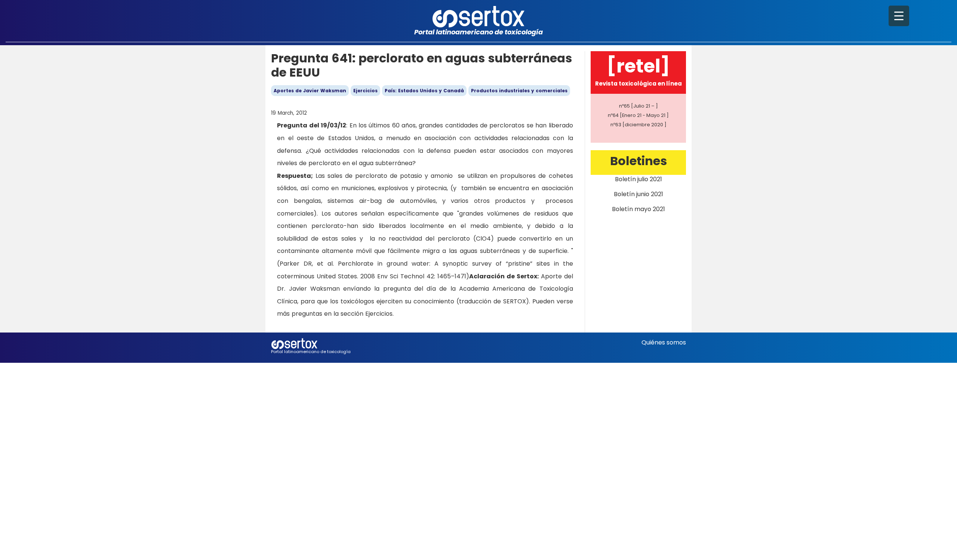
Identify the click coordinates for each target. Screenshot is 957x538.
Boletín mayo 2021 (638, 209)
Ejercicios (365, 90)
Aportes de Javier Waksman (310, 90)
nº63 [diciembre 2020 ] (638, 124)
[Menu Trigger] (899, 16)
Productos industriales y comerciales (519, 90)
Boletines (638, 160)
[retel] (638, 66)
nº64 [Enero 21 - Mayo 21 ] (638, 115)
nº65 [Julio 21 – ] (638, 106)
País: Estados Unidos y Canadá (424, 90)
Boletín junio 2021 (638, 194)
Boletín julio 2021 (638, 179)
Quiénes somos (663, 342)
